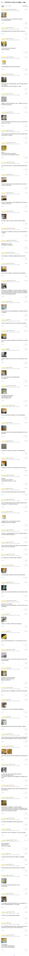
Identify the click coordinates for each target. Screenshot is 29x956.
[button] (2, 2)
